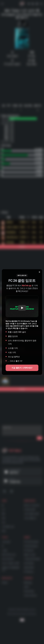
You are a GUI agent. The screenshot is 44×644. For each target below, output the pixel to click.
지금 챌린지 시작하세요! (22, 368)
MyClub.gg (26, 285)
